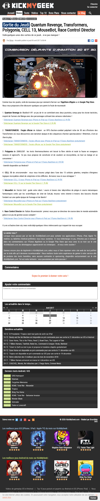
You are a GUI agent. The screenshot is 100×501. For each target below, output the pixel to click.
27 (9, 313)
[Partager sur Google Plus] (96, 40)
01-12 (31, 357)
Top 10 (43, 13)
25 (23, 323)
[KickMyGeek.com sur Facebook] (20, 419)
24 (9, 323)
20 (50, 320)
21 (64, 320)
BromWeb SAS (94, 420)
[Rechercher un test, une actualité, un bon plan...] (91, 13)
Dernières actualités (14, 329)
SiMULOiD (22, 19)
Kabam (15, 19)
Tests (26, 13)
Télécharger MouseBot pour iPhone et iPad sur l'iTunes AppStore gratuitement (35, 201)
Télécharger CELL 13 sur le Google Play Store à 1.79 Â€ (26, 183)
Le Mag (81, 13)
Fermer (93, 498)
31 (64, 313)
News (19, 13)
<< (4, 308)
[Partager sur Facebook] (89, 40)
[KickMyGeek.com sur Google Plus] (25, 419)
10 (9, 318)
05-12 (37, 354)
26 (36, 323)
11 (23, 318)
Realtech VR (7, 19)
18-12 (28, 334)
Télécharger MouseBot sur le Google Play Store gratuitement (28, 204)
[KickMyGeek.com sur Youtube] (29, 419)
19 (36, 320)
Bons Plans (54, 13)
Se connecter (92, 7)
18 (23, 320)
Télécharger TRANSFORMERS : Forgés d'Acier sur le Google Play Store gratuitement (37, 144)
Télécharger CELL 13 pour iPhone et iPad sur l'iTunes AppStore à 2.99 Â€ (33, 179)
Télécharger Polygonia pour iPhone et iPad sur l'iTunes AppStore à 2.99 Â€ (34, 162)
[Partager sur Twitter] (92, 40)
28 (23, 313)
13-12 (34, 340)
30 (50, 313)
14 (64, 318)
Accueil (11, 13)
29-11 (29, 360)
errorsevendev (31, 19)
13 (50, 318)
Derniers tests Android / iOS (17, 371)
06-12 (35, 344)
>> (96, 308)
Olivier (11, 40)
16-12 (49, 337)
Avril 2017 (50, 308)
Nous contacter (68, 13)
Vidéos (34, 13)
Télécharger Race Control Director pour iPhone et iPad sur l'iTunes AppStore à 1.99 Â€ (38, 218)
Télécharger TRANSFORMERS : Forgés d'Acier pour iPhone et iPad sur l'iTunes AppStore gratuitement (44, 141)
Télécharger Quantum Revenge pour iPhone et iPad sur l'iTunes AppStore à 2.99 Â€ (37, 119)
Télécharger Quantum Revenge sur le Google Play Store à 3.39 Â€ (30, 123)
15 (77, 318)
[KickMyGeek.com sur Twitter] (16, 419)
